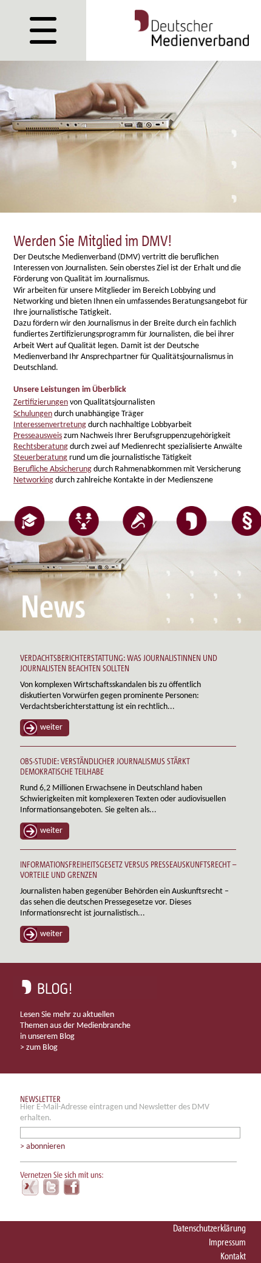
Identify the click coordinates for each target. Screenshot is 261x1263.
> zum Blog (39, 1047)
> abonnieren (42, 1146)
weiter (51, 727)
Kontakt (233, 1256)
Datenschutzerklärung (209, 1228)
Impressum (227, 1242)
